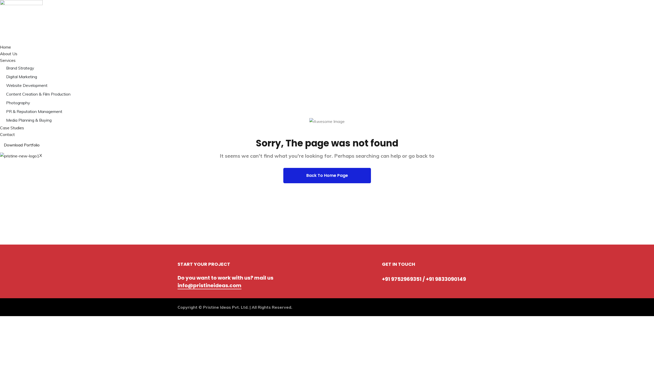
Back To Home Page (327, 175)
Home (5, 47)
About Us (8, 53)
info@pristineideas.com (209, 285)
